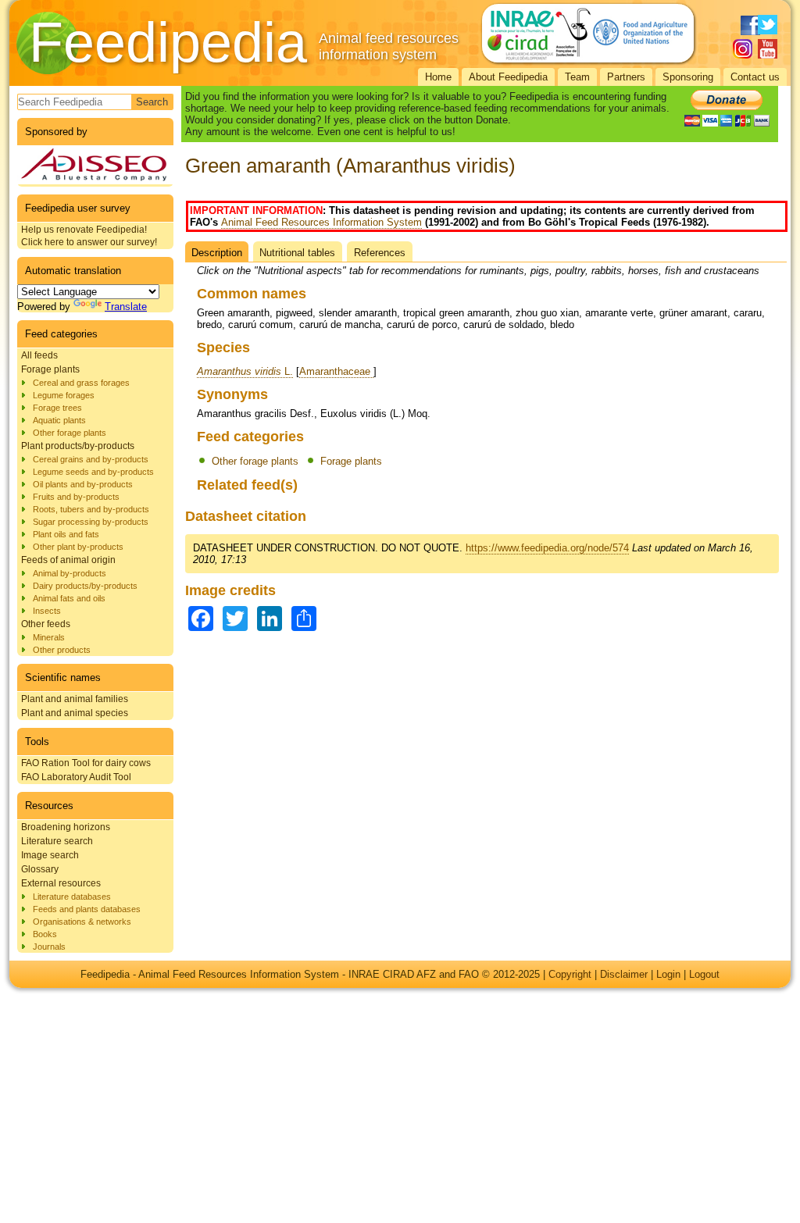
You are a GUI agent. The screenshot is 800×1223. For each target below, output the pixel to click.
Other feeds (45, 624)
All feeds (39, 355)
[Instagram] (742, 49)
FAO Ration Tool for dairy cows (86, 763)
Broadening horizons (65, 827)
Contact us (755, 77)
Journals (49, 946)
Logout (704, 974)
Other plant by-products (78, 546)
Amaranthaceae (336, 371)
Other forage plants (69, 432)
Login (668, 974)
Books (45, 934)
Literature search (57, 841)
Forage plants (50, 369)
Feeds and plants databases (87, 909)
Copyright (569, 974)
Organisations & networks (82, 921)
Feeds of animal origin (68, 559)
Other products (62, 649)
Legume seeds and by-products (93, 471)
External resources (61, 883)
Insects (47, 610)
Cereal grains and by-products (90, 459)
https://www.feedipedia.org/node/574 (547, 548)
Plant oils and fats (66, 534)
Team (577, 77)
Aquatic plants (59, 420)
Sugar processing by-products (90, 521)
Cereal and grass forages (81, 382)
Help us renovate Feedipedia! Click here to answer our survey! (89, 236)
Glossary (40, 869)
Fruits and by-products (76, 496)
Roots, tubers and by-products (91, 509)
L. (245, 371)
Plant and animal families (74, 699)
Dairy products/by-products (85, 585)
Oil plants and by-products (83, 484)
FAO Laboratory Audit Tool (76, 777)
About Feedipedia (508, 77)
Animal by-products (69, 573)
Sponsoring (687, 77)
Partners (626, 77)
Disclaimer (624, 974)
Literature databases (72, 896)
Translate (126, 306)
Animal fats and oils (69, 598)
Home (438, 77)
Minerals (49, 637)
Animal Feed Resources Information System (321, 222)
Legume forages (64, 395)
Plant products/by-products (77, 445)
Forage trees (57, 407)
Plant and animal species (74, 713)
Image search (50, 855)
